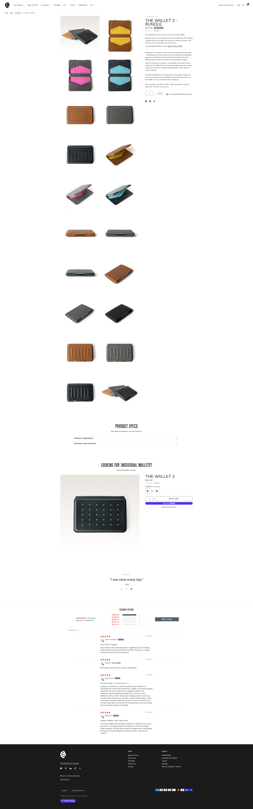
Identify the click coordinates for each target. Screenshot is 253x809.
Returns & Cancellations (70, 776)
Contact (164, 761)
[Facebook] (62, 768)
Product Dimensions (83, 438)
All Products (18, 13)
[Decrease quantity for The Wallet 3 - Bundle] (146, 93)
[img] (105, 640)
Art (64, 5)
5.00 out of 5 (91, 622)
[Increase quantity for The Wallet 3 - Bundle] (152, 93)
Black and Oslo (152, 491)
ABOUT (165, 751)
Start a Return (64, 779)
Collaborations (82, 5)
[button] (116, 619)
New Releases (18, 5)
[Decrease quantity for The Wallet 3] (146, 498)
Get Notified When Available (180, 94)
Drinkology (57, 5)
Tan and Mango (147, 491)
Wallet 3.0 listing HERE (174, 46)
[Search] (243, 5)
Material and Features (85, 443)
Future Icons (132, 764)
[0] (246, 5)
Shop (11, 13)
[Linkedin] (81, 768)
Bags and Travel (33, 5)
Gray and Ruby (157, 491)
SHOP (130, 751)
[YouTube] (72, 768)
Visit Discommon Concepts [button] (69, 763)
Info (91, 5)
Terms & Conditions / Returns (171, 766)
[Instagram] (67, 768)
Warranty (165, 764)
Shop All (72, 5)
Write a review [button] (167, 623)
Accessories (45, 5)
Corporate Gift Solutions (169, 758)
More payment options (169, 507)
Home (6, 13)
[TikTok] (77, 768)
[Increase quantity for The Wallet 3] (152, 498)
